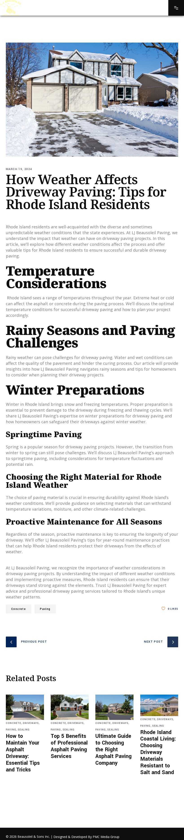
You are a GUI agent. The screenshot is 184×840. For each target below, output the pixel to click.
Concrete (18, 609)
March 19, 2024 (19, 169)
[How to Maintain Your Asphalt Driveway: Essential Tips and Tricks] (25, 707)
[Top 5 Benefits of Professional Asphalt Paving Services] (70, 707)
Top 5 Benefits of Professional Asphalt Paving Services (69, 746)
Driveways (31, 723)
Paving (45, 609)
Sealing (24, 729)
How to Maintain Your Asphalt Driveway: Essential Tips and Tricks (23, 752)
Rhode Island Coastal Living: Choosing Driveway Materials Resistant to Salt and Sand (158, 752)
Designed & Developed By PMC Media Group (86, 837)
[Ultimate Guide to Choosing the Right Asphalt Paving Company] (114, 707)
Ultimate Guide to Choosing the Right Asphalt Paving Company (113, 749)
